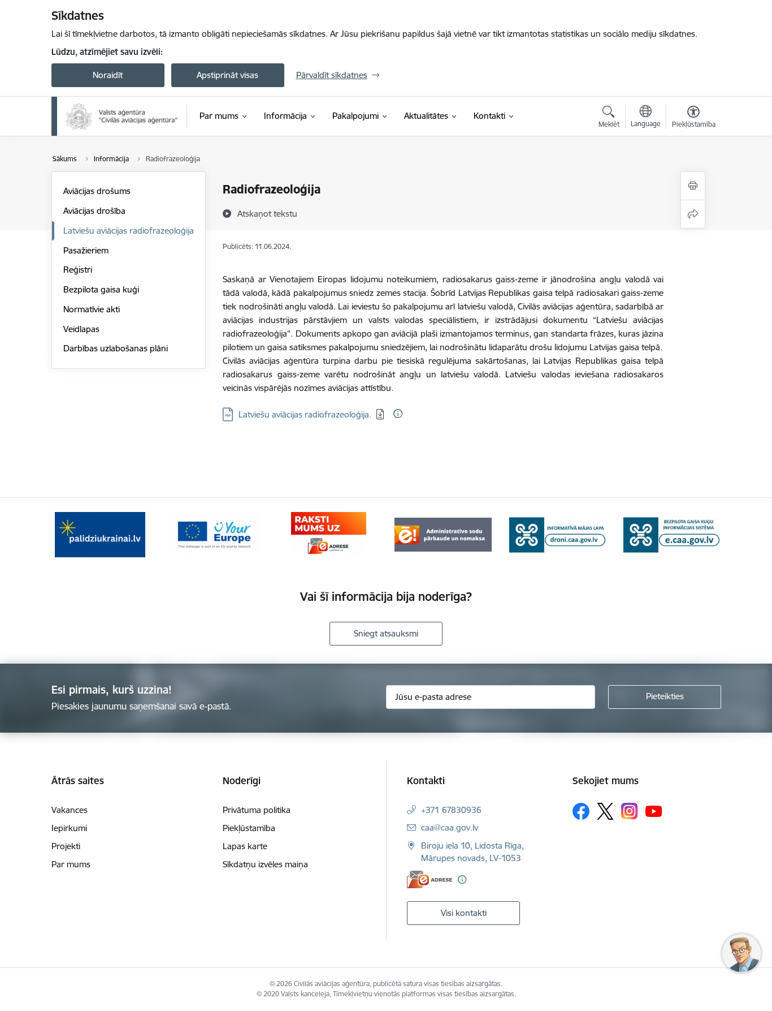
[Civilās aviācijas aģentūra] (122, 116)
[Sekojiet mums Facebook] (581, 811)
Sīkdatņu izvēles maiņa (265, 864)
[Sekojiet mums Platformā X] (605, 811)
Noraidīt (108, 75)
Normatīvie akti (91, 309)
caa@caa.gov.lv (449, 827)
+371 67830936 (451, 810)
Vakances (69, 810)
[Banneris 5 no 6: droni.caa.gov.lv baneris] (557, 533)
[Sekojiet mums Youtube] (653, 811)
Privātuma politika (256, 810)
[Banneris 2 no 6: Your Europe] (214, 533)
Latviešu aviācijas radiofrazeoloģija (128, 230)
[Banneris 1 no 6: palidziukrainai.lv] (100, 533)
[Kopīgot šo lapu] (693, 214)
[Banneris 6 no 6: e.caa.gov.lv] (672, 533)
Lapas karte (245, 846)
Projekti (65, 846)
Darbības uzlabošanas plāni (115, 348)
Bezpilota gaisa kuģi (101, 289)
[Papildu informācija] (397, 413)
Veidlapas (81, 329)
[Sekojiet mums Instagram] (629, 811)
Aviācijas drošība (94, 210)
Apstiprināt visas (227, 75)
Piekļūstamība (249, 828)
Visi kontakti (464, 912)
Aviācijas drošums (97, 191)
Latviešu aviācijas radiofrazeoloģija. (304, 414)
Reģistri (77, 269)
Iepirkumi (69, 828)
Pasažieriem (86, 250)
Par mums (70, 864)
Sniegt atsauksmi (386, 633)
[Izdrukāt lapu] (693, 186)
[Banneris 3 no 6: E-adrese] (328, 533)
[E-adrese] (429, 879)
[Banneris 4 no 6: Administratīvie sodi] (443, 533)
